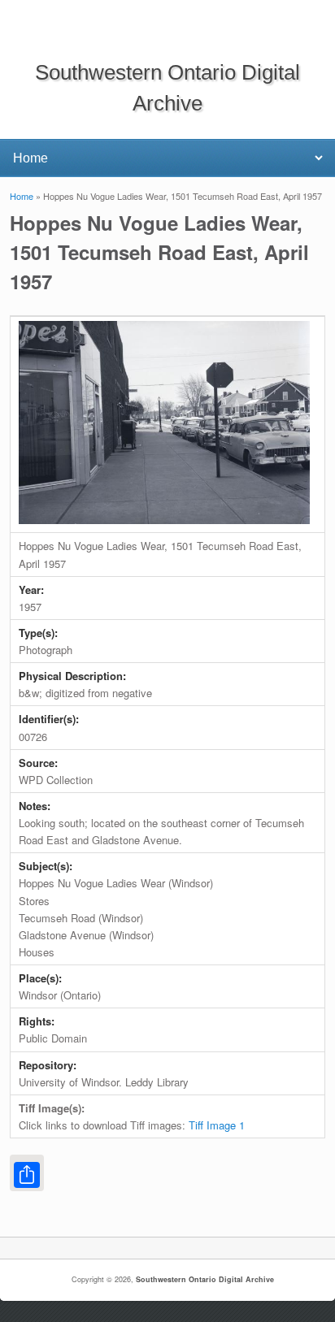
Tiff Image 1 (217, 1125)
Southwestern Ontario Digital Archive (205, 1279)
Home (21, 195)
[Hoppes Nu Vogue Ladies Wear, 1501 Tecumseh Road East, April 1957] (164, 519)
